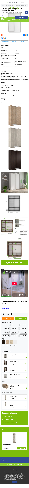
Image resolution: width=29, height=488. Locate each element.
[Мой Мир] (27, 35)
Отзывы (23, 41)
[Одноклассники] (25, 35)
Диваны (14, 19)
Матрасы (19, 19)
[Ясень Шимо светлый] (11, 342)
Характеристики (5, 41)
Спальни (24, 19)
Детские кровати (9, 20)
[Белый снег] (15, 342)
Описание (14, 41)
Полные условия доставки (8, 422)
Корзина (21, 17)
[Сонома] (7, 342)
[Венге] (3, 342)
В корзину (22, 448)
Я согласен (14, 482)
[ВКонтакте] (24, 35)
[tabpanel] (14, 23)
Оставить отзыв (5, 308)
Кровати (3, 19)
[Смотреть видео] (1, 35)
